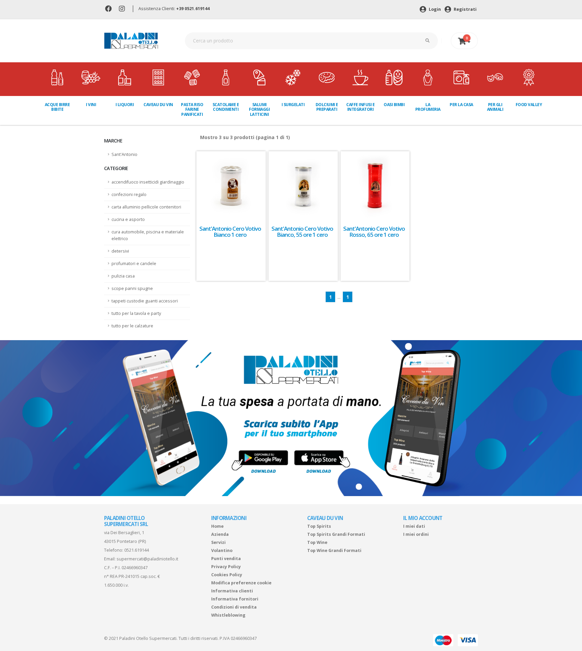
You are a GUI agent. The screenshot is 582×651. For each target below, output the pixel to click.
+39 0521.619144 (192, 8)
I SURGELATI (293, 104)
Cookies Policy (226, 575)
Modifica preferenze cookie (241, 583)
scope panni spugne (132, 288)
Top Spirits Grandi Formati (336, 534)
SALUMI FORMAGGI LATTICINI (259, 109)
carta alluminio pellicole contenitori (146, 207)
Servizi (218, 542)
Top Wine (317, 542)
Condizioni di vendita (234, 607)
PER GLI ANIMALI (495, 107)
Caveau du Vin (158, 104)
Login (434, 9)
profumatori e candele (133, 263)
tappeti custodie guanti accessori (144, 301)
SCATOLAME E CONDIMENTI (226, 107)
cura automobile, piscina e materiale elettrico (147, 235)
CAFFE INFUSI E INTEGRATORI (360, 107)
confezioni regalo (129, 194)
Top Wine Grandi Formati (334, 550)
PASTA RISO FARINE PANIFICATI (192, 109)
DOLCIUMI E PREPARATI (327, 107)
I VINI (91, 104)
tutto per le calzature (132, 326)
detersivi (120, 251)
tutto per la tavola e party (136, 313)
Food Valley (529, 104)
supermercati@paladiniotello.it (147, 559)
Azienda (220, 534)
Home (217, 526)
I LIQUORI (125, 104)
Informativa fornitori (234, 599)
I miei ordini (416, 534)
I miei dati (414, 526)
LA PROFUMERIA (428, 107)
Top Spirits (319, 526)
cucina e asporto (128, 219)
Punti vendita (226, 558)
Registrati (465, 9)
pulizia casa (123, 276)
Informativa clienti (232, 591)
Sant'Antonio (124, 154)
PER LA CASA (461, 104)
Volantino (221, 550)
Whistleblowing (228, 615)
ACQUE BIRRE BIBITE (57, 107)
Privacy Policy (226, 566)
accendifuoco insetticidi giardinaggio (147, 182)
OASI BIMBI (394, 104)
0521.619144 (136, 550)
